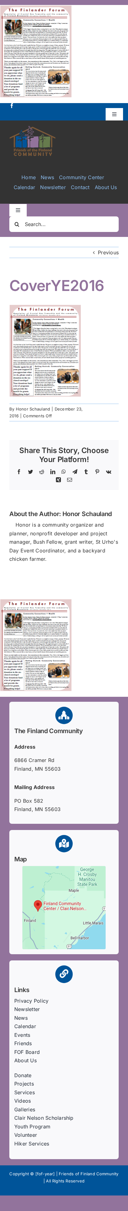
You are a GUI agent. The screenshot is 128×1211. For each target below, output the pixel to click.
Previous (108, 252)
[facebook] (11, 105)
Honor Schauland (33, 408)
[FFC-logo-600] (32, 128)
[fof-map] (64, 868)
